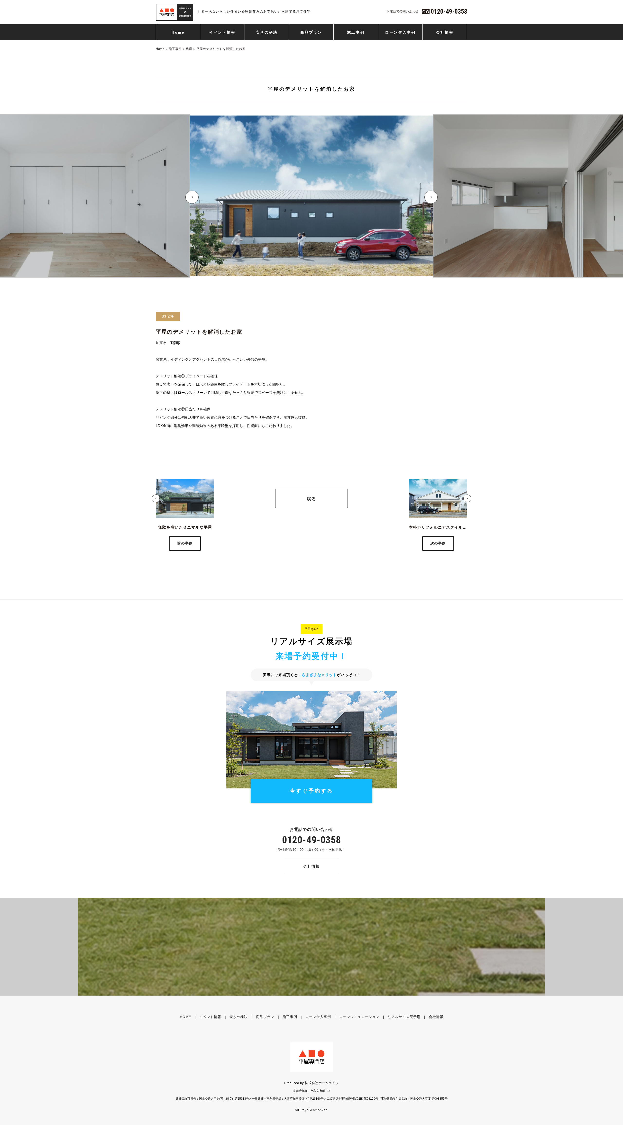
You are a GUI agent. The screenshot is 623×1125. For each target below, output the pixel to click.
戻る (311, 498)
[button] (192, 197)
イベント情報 (222, 32)
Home (178, 32)
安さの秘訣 (267, 32)
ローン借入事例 (400, 32)
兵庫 (189, 49)
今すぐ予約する (311, 791)
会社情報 (445, 32)
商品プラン (311, 32)
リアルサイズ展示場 (404, 1017)
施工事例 (356, 32)
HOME (185, 1017)
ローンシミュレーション (359, 1017)
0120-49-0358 (311, 840)
